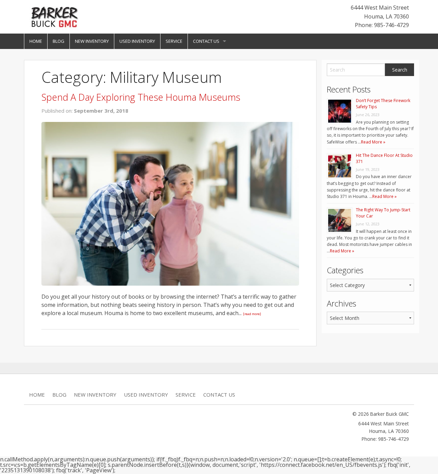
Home (35, 41)
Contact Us (206, 41)
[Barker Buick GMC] (54, 16)
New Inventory (92, 41)
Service (174, 41)
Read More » (373, 142)
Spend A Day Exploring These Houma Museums (140, 97)
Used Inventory (137, 41)
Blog (58, 41)
